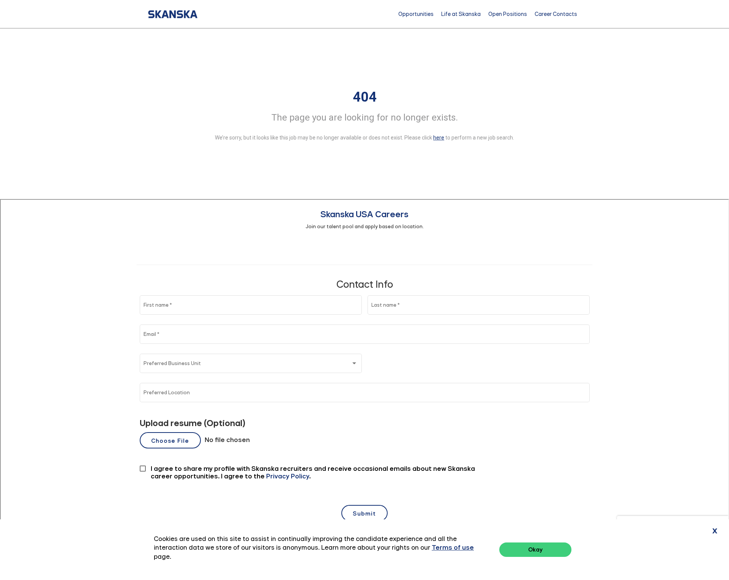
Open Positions (507, 14)
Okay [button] (535, 549)
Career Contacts (556, 14)
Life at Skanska (461, 14)
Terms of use (453, 547)
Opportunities (416, 14)
